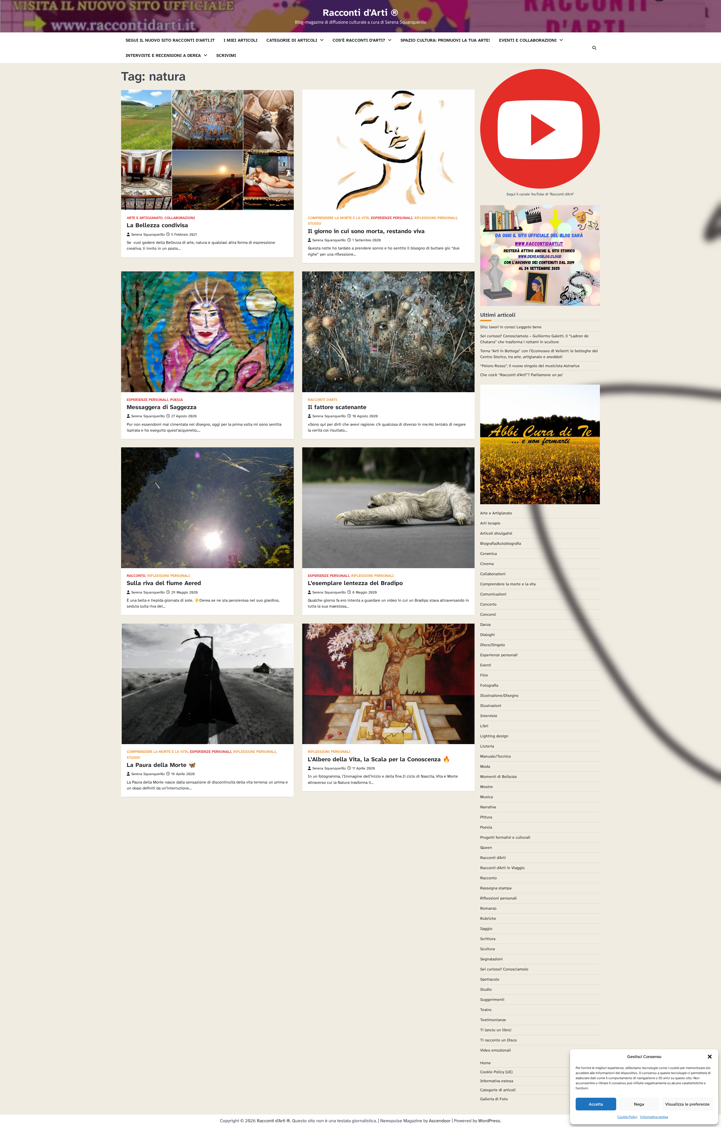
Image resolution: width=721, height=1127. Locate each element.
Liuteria (487, 746)
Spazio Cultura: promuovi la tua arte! (445, 40)
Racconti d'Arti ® (360, 12)
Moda (485, 766)
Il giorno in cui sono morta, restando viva (366, 231)
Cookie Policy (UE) (496, 1071)
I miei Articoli (240, 40)
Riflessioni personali (435, 218)
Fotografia (489, 685)
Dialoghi (487, 634)
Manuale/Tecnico (495, 756)
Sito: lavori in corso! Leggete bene (511, 326)
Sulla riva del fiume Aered (164, 583)
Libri (484, 725)
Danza (485, 624)
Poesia (176, 400)
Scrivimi (226, 55)
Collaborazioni (179, 218)
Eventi (485, 665)
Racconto (136, 576)
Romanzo (488, 908)
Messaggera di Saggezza (162, 407)
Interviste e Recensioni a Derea (163, 55)
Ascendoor (440, 1121)
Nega (639, 1104)
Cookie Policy (627, 1117)
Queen (486, 847)
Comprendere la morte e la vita (338, 218)
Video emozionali (495, 1050)
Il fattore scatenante (337, 407)
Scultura (487, 948)
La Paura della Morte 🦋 (161, 765)
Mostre (486, 786)
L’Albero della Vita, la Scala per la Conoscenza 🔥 (379, 759)
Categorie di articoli (291, 40)
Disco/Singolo (492, 644)
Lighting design (494, 735)
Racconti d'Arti (322, 400)
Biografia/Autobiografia (500, 543)
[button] (710, 1056)
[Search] (594, 48)
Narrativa (488, 806)
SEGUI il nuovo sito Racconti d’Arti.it (170, 40)
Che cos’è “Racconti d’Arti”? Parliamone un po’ (521, 374)
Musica (486, 796)
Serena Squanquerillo (148, 234)
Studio (314, 224)
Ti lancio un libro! (495, 1029)
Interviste (488, 715)
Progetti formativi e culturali (505, 837)
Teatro (485, 1009)
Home (485, 1062)
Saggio (486, 928)
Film (484, 675)
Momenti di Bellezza (498, 776)
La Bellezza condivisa (157, 225)
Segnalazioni (491, 958)
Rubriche (488, 918)
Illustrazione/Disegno (499, 695)
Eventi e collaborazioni (528, 40)
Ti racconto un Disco (498, 1040)
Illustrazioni (490, 705)
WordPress (489, 1121)
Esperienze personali (391, 218)
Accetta (596, 1104)
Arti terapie (490, 523)
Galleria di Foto (494, 1098)
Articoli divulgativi (496, 533)
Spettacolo (489, 979)
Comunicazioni (493, 594)
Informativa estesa (654, 1117)
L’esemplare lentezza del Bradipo (355, 583)
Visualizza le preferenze (687, 1104)
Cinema (487, 563)
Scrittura (487, 938)
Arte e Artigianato (145, 218)
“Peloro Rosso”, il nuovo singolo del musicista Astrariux (530, 365)
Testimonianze (493, 1019)
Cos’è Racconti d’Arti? (359, 40)
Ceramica (488, 553)
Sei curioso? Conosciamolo (504, 969)
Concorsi (488, 614)
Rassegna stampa (495, 888)
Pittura (486, 817)
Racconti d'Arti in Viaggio (502, 867)
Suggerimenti (492, 999)
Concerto (488, 604)
